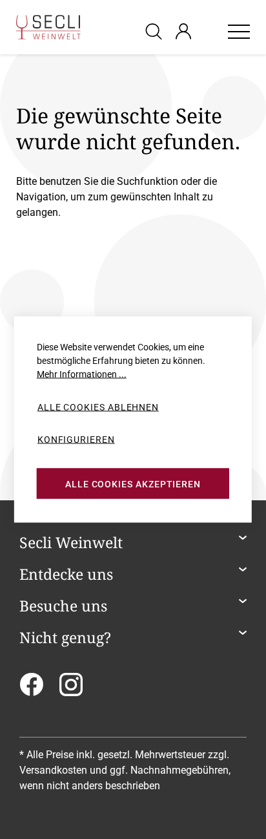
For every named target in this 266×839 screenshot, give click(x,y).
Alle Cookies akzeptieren (133, 483)
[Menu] (239, 31)
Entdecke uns (66, 574)
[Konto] (183, 31)
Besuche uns (63, 606)
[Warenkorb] (209, 31)
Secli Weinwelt (71, 543)
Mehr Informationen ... (82, 374)
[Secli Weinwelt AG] (48, 27)
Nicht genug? (65, 638)
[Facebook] (31, 689)
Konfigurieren (76, 439)
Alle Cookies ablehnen (98, 407)
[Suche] (155, 30)
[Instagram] (71, 689)
